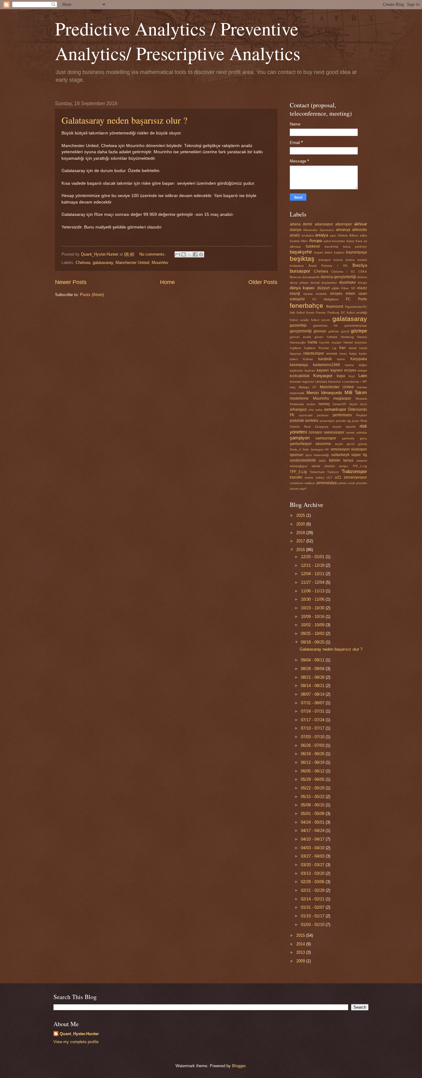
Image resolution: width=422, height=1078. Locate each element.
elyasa (308, 293)
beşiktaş (302, 258)
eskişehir (297, 299)
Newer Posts (71, 282)
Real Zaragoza (316, 426)
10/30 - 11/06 (313, 599)
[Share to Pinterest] (201, 254)
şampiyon (300, 437)
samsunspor (325, 438)
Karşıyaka (358, 359)
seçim (339, 444)
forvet (310, 312)
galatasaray (103, 262)
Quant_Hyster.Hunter (79, 1033)
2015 (301, 935)
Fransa (321, 312)
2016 (301, 549)
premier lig (343, 420)
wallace (310, 483)
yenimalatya (326, 483)
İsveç (343, 353)
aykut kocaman (334, 241)
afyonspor (343, 224)
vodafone (296, 483)
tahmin (334, 460)
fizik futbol (297, 312)
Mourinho (160, 262)
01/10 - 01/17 (313, 916)
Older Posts (262, 282)
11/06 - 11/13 (313, 591)
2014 (301, 944)
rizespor (315, 432)
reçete (336, 426)
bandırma (331, 246)
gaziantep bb (325, 325)
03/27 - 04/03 (313, 856)
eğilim (335, 288)
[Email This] (178, 254)
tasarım (362, 460)
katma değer (356, 365)
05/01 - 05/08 (313, 813)
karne (341, 359)
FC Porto (356, 299)
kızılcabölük (300, 376)
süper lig (359, 455)
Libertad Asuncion (328, 381)
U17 (329, 477)
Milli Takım (355, 392)
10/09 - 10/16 (313, 616)
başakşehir (301, 251)
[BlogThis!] (183, 254)
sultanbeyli (340, 455)
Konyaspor (322, 375)
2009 (301, 961)
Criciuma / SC (343, 271)
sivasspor (359, 449)
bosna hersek (356, 259)
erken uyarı (356, 293)
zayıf (302, 488)
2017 (301, 541)
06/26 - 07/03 (313, 745)
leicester (296, 381)
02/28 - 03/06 (313, 881)
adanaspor (324, 224)
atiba (363, 235)
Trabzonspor (354, 471)
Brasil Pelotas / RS (328, 265)
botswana (297, 265)
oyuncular (306, 415)
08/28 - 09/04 (313, 668)
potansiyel (327, 420)
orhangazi (298, 409)
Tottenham (317, 472)
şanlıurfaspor (301, 444)
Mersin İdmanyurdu (324, 392)
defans (362, 277)
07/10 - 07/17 (313, 728)
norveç (324, 404)
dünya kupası (302, 288)
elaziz (362, 288)
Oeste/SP (339, 404)
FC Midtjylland (325, 299)
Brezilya (359, 265)
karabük (325, 359)
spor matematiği (317, 455)
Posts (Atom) (92, 294)
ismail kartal (358, 348)
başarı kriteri (323, 252)
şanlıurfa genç (354, 438)
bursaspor (300, 271)
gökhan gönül (338, 331)
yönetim (361, 483)
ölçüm (353, 404)
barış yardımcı (355, 246)
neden (311, 404)
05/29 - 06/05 (313, 779)
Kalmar (308, 359)
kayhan (310, 370)
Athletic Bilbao (348, 235)
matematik (297, 393)
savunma (323, 444)
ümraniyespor (355, 477)
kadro (363, 353)
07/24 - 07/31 (313, 711)
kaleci (294, 359)
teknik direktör (323, 466)
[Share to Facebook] (195, 254)
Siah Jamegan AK (315, 449)
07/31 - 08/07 (313, 703)
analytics (308, 235)
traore (309, 477)
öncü (363, 404)
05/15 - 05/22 (313, 796)
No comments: (153, 254)
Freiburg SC (336, 312)
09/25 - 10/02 (313, 633)
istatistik (331, 353)
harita (312, 342)
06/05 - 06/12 (313, 771)
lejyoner (308, 381)
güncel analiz (300, 337)
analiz (295, 235)
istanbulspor (313, 353)
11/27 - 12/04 (313, 582)
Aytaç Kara (354, 241)
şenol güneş (357, 444)
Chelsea (83, 262)
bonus (338, 259)
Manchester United (132, 262)
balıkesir (313, 246)
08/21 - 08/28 (313, 677)
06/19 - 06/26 (313, 753)
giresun (320, 331)
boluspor (325, 259)
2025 (301, 515)
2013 (301, 952)
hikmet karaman (355, 342)
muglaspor (342, 398)
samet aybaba (356, 432)
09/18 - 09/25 (313, 642)
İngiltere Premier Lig (320, 348)
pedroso (323, 415)
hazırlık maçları (330, 342)
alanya (295, 230)
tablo (322, 460)
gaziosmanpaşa (355, 325)
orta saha (315, 409)
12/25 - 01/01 (313, 556)
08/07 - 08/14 (313, 694)
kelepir (362, 370)
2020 (301, 524)
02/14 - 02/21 (313, 899)
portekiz (312, 420)
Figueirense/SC (356, 306)
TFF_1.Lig (359, 466)
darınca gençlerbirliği (338, 277)
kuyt (352, 376)
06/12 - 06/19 (313, 762)
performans (342, 415)
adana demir (301, 224)
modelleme (299, 398)
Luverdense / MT (354, 381)
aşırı (333, 235)
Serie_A (295, 449)
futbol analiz (299, 320)
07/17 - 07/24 (313, 720)
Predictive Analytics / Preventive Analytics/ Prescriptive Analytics (177, 40)
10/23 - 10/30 (313, 608)
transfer (296, 477)
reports (351, 426)
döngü (362, 282)
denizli (314, 282)
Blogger (238, 1066)
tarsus (348, 460)
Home (167, 282)
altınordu (359, 230)
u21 (338, 477)
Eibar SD (348, 288)
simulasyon (340, 449)
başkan (339, 252)
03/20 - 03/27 (313, 864)
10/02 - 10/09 (313, 625)
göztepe (359, 330)
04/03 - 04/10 (313, 848)
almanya (343, 230)
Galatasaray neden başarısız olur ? (124, 120)
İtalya (353, 353)
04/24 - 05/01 (313, 822)
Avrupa (315, 240)
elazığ (295, 293)
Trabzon (333, 472)
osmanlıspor (335, 409)
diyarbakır (347, 282)
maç (293, 387)
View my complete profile (76, 1041)
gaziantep (298, 325)
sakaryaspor (334, 432)
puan (355, 420)
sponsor (296, 455)
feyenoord (334, 306)
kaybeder (296, 370)
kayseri (323, 370)
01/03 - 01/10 (313, 924)
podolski (297, 420)
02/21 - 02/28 (313, 890)
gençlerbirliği (301, 331)
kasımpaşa (299, 365)
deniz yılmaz (299, 282)
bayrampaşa (356, 252)
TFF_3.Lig (298, 472)
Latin (362, 375)
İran (342, 348)
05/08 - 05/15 (313, 805)
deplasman (329, 282)
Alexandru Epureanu (318, 230)
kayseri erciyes (343, 370)
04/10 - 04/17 (313, 839)
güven (318, 337)
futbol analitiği (357, 312)
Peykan (361, 415)
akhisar (360, 224)
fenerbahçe (306, 305)
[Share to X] (189, 254)
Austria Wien (299, 241)
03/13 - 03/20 (313, 873)
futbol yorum (320, 320)
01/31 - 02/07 (313, 907)
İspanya (295, 353)
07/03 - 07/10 (313, 736)
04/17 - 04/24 (313, 830)
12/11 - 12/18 (313, 565)
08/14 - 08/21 (313, 685)
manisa (362, 387)
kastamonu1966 (326, 365)
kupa (341, 376)
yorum (294, 488)
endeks (321, 293)
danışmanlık (310, 277)
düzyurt (323, 288)
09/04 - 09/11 (313, 660)
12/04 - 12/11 (313, 573)
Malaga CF (307, 387)
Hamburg (347, 337)
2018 (301, 532)
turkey (320, 477)
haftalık (332, 337)
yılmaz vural (346, 483)
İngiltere (295, 348)
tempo (343, 466)
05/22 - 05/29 (313, 788)
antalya (321, 235)
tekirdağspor (298, 466)
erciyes (336, 293)
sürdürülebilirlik (303, 460)
